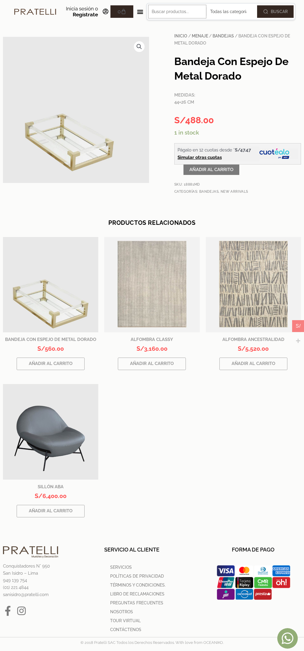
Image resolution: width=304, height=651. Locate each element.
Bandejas (223, 36)
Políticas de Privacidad (137, 576)
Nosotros (121, 611)
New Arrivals (234, 191)
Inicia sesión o (82, 12)
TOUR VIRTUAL (125, 620)
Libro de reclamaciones (137, 594)
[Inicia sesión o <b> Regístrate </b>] (105, 12)
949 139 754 (15, 580)
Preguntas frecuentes (136, 603)
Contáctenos (125, 629)
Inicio (180, 36)
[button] (140, 12)
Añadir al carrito (211, 169)
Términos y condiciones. (138, 585)
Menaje (200, 36)
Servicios (121, 567)
